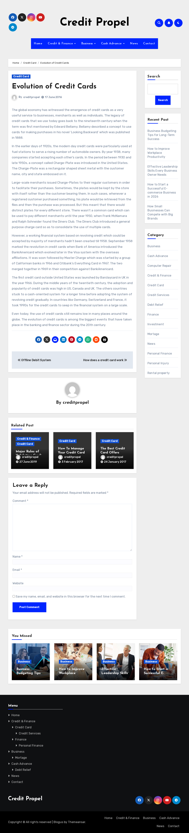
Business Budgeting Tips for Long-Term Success (161, 135)
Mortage (153, 334)
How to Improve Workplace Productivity (158, 153)
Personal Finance (159, 353)
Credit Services (158, 295)
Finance (153, 314)
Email (17, 570)
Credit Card (21, 76)
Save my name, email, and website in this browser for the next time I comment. (71, 596)
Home (38, 43)
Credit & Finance (61, 43)
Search (153, 76)
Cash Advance (112, 43)
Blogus (58, 822)
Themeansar (76, 822)
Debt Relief (155, 304)
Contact (149, 43)
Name (18, 556)
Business (87, 43)
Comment (20, 501)
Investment (155, 324)
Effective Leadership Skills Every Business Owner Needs (162, 170)
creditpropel (31, 97)
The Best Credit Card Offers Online (112, 452)
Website (18, 583)
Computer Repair (159, 265)
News (134, 43)
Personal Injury (158, 363)
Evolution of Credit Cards (54, 86)
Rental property (158, 373)
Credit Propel (94, 22)
